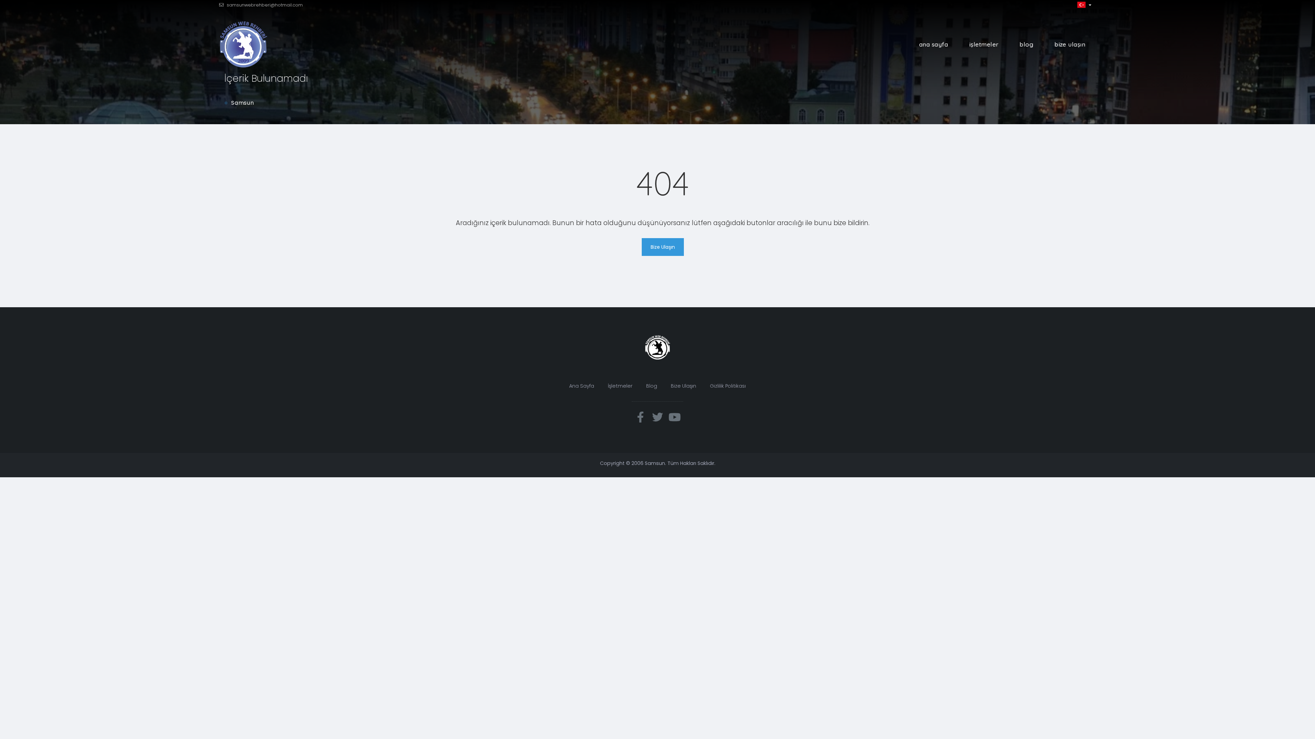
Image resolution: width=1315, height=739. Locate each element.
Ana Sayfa (933, 44)
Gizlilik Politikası (728, 386)
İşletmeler (983, 44)
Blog (1026, 44)
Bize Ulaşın (1069, 44)
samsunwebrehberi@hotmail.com (265, 5)
